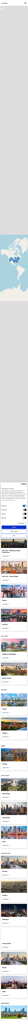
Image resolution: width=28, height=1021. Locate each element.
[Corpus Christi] (13, 261)
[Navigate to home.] (5, 3)
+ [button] (1, 7)
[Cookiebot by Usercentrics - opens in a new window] (21, 484)
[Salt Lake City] (11, 258)
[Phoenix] (11, 260)
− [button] (1, 9)
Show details (21, 523)
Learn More (6, 556)
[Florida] (17, 261)
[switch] (25, 510)
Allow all (14, 527)
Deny (14, 535)
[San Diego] (10, 260)
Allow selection (14, 531)
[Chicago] (15, 258)
